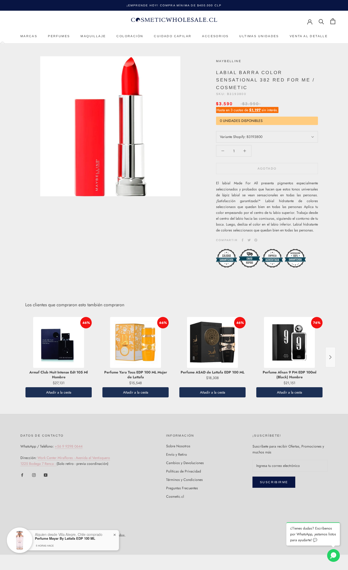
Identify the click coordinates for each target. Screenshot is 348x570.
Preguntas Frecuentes (182, 488)
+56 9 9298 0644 (69, 446)
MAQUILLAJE (93, 36)
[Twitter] (249, 240)
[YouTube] (45, 475)
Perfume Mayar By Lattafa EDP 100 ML (65, 538)
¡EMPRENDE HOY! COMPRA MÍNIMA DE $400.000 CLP (174, 5)
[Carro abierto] (332, 21)
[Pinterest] (255, 240)
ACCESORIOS (215, 36)
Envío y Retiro (176, 454)
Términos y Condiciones (184, 479)
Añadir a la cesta (58, 392)
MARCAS (28, 36)
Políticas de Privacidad (183, 471)
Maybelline (228, 61)
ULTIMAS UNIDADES (259, 36)
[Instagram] (34, 475)
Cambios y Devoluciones (185, 462)
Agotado (267, 168)
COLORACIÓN (129, 36)
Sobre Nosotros (178, 446)
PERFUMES (59, 36)
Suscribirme (274, 482)
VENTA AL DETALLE (309, 36)
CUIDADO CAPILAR (172, 36)
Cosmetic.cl (175, 496)
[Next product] (330, 357)
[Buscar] (321, 21)
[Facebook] (242, 240)
